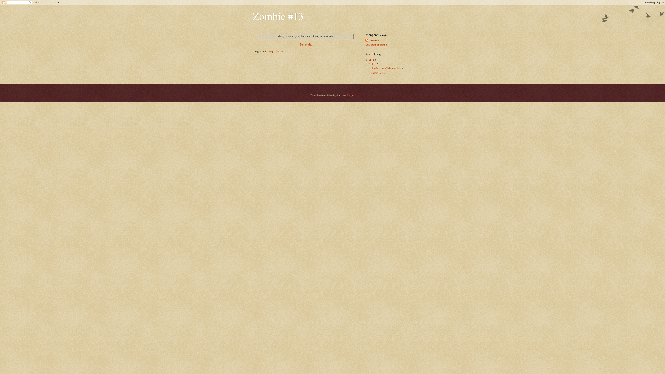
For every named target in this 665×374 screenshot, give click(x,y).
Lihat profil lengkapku (376, 44)
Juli (374, 64)
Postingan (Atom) (274, 51)
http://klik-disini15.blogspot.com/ (387, 68)
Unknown (374, 40)
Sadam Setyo (378, 73)
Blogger (350, 95)
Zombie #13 (278, 16)
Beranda (306, 44)
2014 (372, 60)
